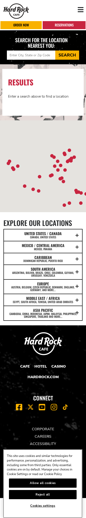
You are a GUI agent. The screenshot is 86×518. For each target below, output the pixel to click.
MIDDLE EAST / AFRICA (43, 300)
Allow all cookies (43, 483)
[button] (57, 170)
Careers (43, 436)
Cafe (25, 366)
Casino (58, 366)
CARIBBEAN (43, 259)
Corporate (43, 429)
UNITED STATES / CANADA (43, 235)
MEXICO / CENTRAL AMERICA (43, 247)
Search (67, 55)
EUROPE (43, 286)
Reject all (43, 495)
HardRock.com (43, 377)
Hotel (40, 366)
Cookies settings (42, 506)
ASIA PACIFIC (43, 312)
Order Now (21, 25)
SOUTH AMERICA (43, 271)
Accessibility (43, 443)
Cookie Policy (53, 474)
